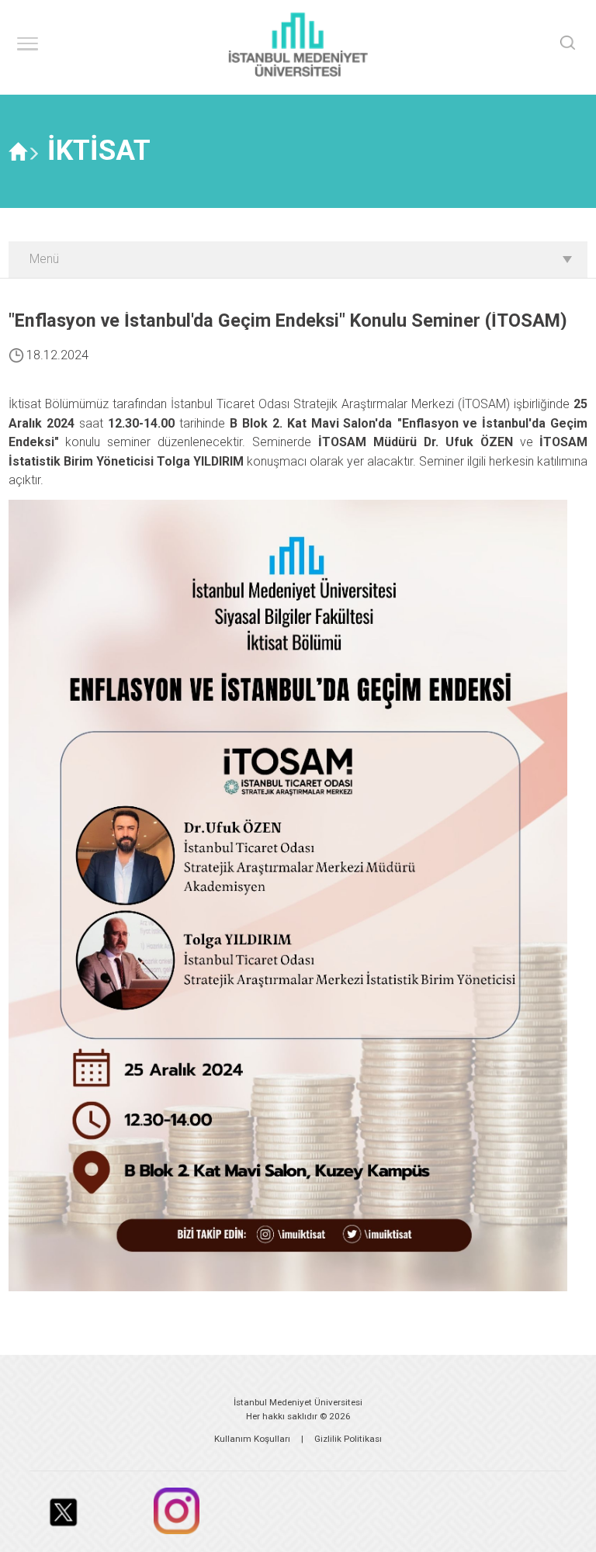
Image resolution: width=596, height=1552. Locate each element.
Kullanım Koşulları (252, 1438)
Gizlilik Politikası (348, 1438)
